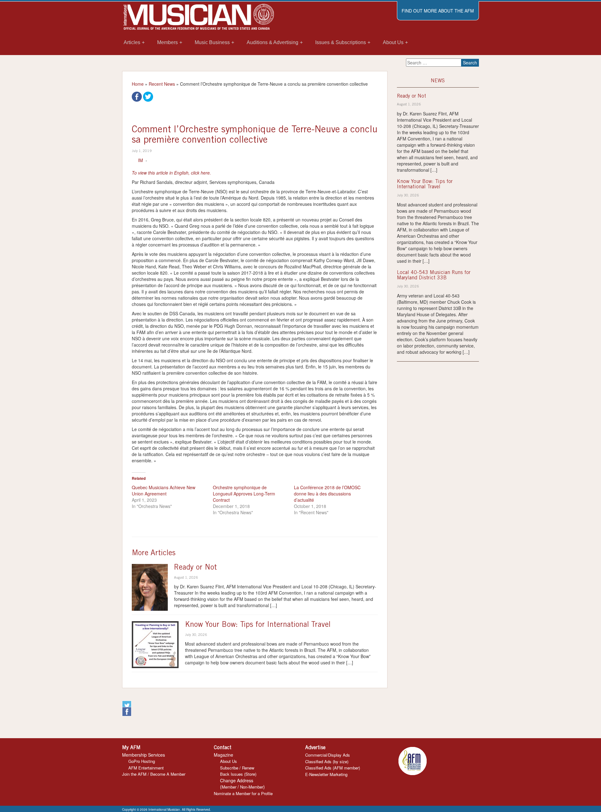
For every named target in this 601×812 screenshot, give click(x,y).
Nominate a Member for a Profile (243, 793)
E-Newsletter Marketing (326, 774)
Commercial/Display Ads (327, 755)
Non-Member (251, 787)
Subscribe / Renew (237, 768)
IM (140, 160)
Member (229, 787)
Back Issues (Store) (238, 774)
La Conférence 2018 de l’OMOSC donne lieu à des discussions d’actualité (327, 493)
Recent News (162, 84)
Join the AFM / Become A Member (153, 774)
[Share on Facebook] (137, 96)
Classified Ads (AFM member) (332, 768)
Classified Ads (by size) (326, 761)
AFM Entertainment (146, 768)
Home (138, 84)
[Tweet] (148, 96)
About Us (228, 761)
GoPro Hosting (141, 761)
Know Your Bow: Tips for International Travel (258, 625)
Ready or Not (195, 568)
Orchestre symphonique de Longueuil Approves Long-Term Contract (244, 493)
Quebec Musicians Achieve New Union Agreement (163, 490)
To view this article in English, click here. (171, 173)
